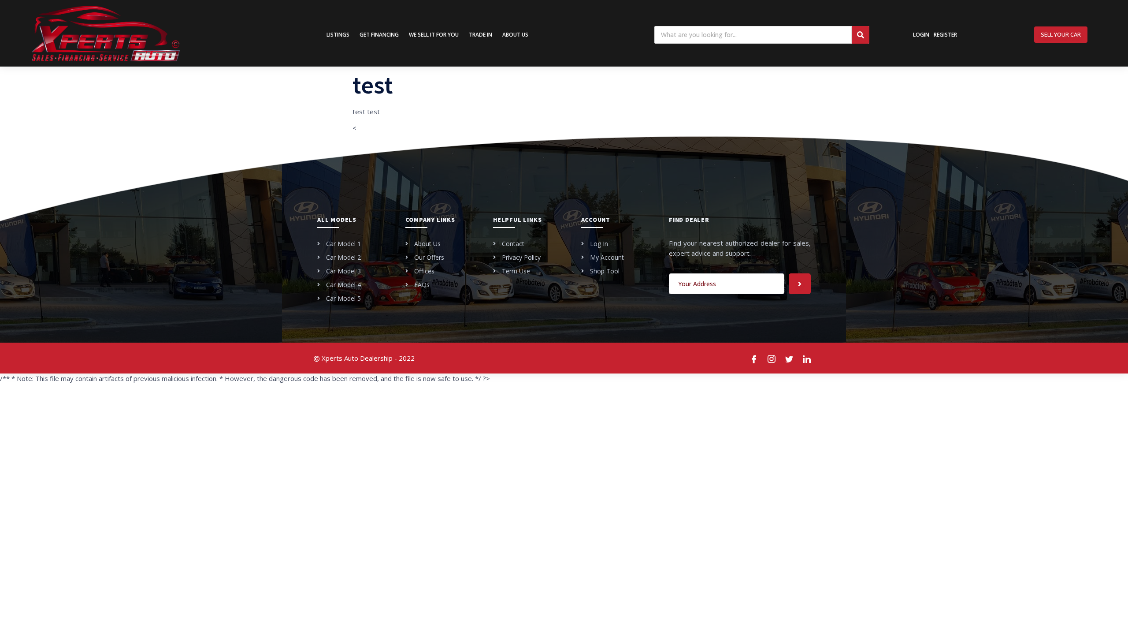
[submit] (800, 283)
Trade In (480, 34)
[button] (1060, 34)
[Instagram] (772, 358)
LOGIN (921, 34)
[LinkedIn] (807, 358)
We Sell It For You (434, 34)
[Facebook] (754, 358)
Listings (338, 34)
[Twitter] (789, 358)
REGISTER (945, 34)
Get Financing (379, 34)
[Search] (860, 35)
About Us (515, 34)
